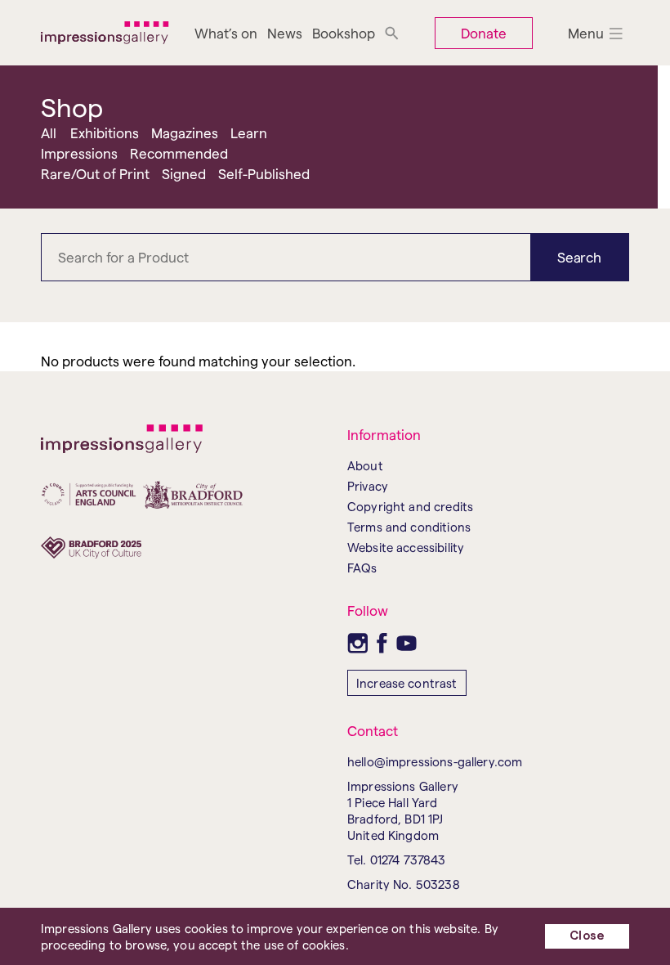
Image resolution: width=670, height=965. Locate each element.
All (48, 132)
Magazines (184, 132)
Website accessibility (405, 547)
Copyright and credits (410, 506)
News (284, 33)
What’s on (225, 33)
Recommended (179, 153)
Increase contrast (407, 683)
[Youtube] (406, 643)
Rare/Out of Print (95, 173)
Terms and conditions (409, 526)
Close (587, 936)
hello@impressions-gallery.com (434, 761)
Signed (184, 173)
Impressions (79, 153)
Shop (72, 106)
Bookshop (343, 33)
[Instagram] (357, 643)
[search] (391, 32)
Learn (248, 132)
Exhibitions (104, 132)
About (365, 465)
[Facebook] (382, 643)
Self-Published (264, 173)
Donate (484, 33)
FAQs (362, 567)
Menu (586, 33)
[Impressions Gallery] (105, 32)
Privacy (367, 485)
